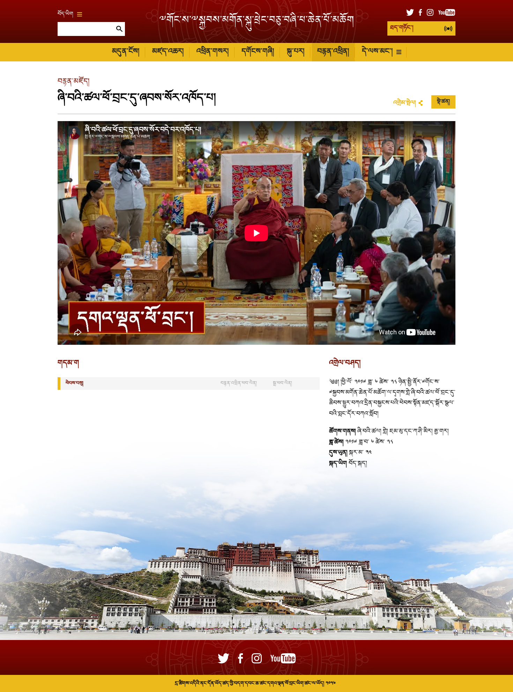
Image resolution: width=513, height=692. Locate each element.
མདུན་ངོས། (125, 51)
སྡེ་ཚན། (443, 102)
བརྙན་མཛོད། (73, 81)
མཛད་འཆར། (168, 51)
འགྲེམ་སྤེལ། (404, 103)
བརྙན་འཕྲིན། (333, 51)
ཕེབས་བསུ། (74, 383)
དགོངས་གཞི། (257, 51)
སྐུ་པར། (295, 51)
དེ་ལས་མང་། (377, 51)
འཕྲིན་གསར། (212, 51)
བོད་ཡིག (65, 14)
